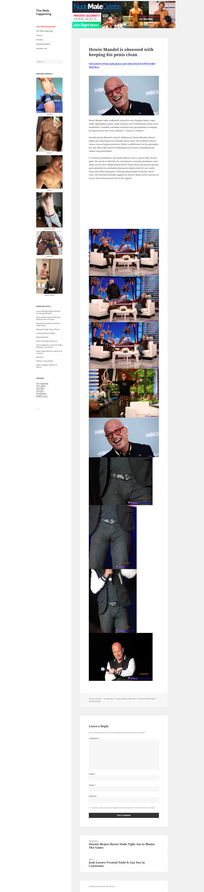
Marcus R (39, 357)
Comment (94, 738)
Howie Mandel (145, 699)
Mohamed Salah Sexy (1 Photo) (48, 329)
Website (92, 796)
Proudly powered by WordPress (102, 886)
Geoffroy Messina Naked (45, 333)
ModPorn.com (42, 396)
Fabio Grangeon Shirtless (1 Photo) (46, 366)
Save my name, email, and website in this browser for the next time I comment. (123, 808)
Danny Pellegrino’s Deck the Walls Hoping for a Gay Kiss (49, 346)
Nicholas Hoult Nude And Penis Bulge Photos (48, 324)
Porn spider (41, 386)
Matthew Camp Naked (44, 361)
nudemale (109, 699)
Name (92, 774)
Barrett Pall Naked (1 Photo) (46, 341)
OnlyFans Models (43, 44)
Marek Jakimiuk (42, 337)
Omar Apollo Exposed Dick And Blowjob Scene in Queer (48, 318)
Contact (39, 35)
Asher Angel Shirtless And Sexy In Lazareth (49, 352)
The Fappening (42, 383)
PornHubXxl (41, 393)
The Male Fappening (43, 12)
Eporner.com (41, 48)
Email (92, 785)
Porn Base (40, 388)
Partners (39, 40)
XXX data (40, 391)
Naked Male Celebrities (126, 699)
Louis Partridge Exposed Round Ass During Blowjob (48, 312)
